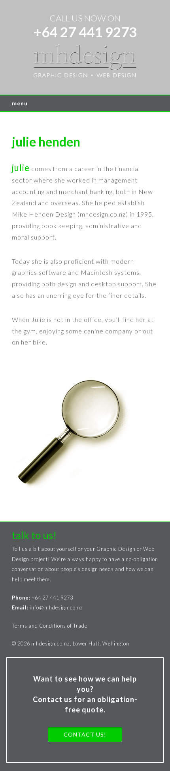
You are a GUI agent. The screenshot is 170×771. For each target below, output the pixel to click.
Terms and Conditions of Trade (49, 626)
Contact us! (85, 734)
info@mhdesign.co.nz (56, 607)
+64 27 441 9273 (85, 32)
